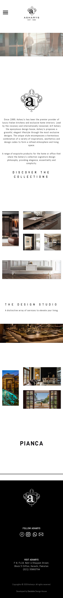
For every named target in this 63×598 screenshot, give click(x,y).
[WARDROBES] (10, 228)
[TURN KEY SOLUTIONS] (42, 399)
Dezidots (31, 591)
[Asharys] (32, 12)
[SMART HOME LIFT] (31, 242)
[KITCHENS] (42, 220)
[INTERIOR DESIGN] (42, 376)
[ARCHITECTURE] (10, 388)
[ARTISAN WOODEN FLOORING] (31, 269)
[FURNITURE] (52, 242)
